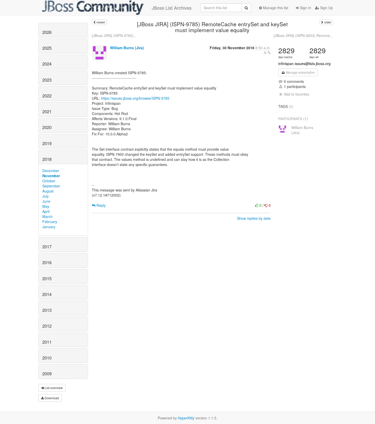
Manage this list (275, 7)
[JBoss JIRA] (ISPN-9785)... (114, 35)
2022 (47, 96)
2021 (47, 111)
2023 (47, 80)
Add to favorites (296, 94)
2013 (47, 310)
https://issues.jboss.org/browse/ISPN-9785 (135, 98)
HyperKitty (186, 417)
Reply (100, 205)
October (48, 180)
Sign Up (326, 7)
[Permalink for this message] (269, 52)
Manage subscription (300, 72)
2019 (47, 143)
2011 (47, 342)
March (47, 216)
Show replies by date (254, 218)
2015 (47, 278)
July (45, 196)
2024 (47, 64)
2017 (47, 246)
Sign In (305, 7)
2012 (47, 326)
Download (51, 398)
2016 (47, 262)
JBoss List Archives (172, 7)
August (48, 191)
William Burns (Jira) (127, 47)
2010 (47, 358)
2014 (47, 294)
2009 (47, 373)
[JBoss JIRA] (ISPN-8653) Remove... (303, 35)
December (50, 170)
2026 (47, 32)
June (46, 201)
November (51, 175)
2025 (47, 48)
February (49, 221)
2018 (47, 159)
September (51, 185)
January (48, 226)
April (45, 211)
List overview (53, 388)
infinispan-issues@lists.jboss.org (304, 63)
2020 (47, 127)
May (45, 206)
